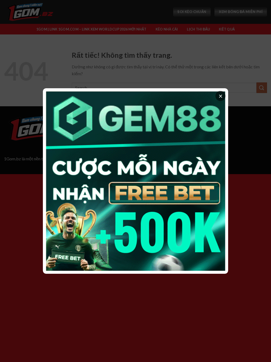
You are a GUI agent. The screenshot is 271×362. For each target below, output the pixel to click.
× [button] (221, 96)
